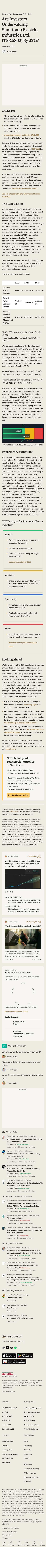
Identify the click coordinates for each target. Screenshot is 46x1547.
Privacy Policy (7, 1535)
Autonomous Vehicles (31, 1425)
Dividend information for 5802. (20, 562)
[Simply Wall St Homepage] (12, 1336)
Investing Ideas (7, 1450)
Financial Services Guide (10, 1528)
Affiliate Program (30, 1473)
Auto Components (15, 14)
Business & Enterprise (31, 1477)
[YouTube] (11, 1348)
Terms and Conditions (9, 1531)
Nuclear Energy (29, 1420)
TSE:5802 (36, 149)
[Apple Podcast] (19, 1348)
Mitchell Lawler (12, 1056)
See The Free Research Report (16, 1012)
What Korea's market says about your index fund (22, 1077)
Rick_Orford (10, 1136)
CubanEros (10, 1262)
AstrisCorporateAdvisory (14, 1215)
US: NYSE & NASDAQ (9, 1408)
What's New (6, 1462)
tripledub (10, 1151)
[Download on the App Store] (9, 1355)
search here (11, 749)
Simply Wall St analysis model (24, 188)
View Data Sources (8, 1392)
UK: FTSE (5, 1412)
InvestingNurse (11, 1200)
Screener (5, 1446)
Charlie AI (27, 1481)
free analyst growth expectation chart (20, 723)
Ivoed (8, 1180)
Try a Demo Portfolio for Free (18, 795)
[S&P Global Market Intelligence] (9, 1374)
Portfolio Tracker (7, 1441)
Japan (4, 14)
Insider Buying (29, 1416)
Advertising (28, 1446)
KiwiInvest (10, 1274)
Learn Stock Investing (31, 1469)
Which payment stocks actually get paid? (21, 1052)
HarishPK (10, 1295)
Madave (9, 1305)
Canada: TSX (6, 1425)
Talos (8, 1165)
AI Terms (5, 1538)
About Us (27, 1450)
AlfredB (9, 1315)
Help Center (28, 1464)
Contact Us (28, 1454)
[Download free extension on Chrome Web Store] (14, 1362)
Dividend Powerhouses (32, 1412)
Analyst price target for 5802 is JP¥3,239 (21, 135)
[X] (7, 1347)
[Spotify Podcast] (15, 1348)
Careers (26, 1458)
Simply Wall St (12, 51)
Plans (26, 1441)
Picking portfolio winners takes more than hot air (21, 1064)
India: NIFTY (6, 1420)
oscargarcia (10, 1248)
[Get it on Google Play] (25, 1355)
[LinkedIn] (4, 1348)
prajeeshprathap (12, 1227)
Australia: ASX (7, 1416)
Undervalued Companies (32, 1408)
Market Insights (7, 1458)
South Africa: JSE (8, 1429)
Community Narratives (9, 1454)
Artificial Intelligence (31, 1429)
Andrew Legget (12, 1070)
